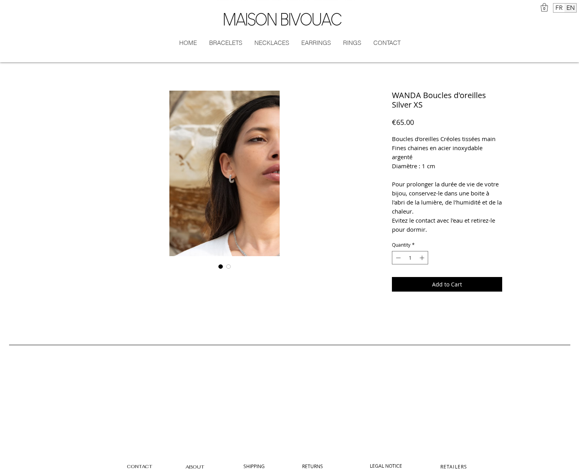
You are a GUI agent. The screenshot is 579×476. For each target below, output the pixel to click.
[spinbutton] (410, 257)
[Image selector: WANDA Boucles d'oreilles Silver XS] (221, 266)
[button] (544, 7)
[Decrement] (397, 257)
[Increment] (422, 257)
